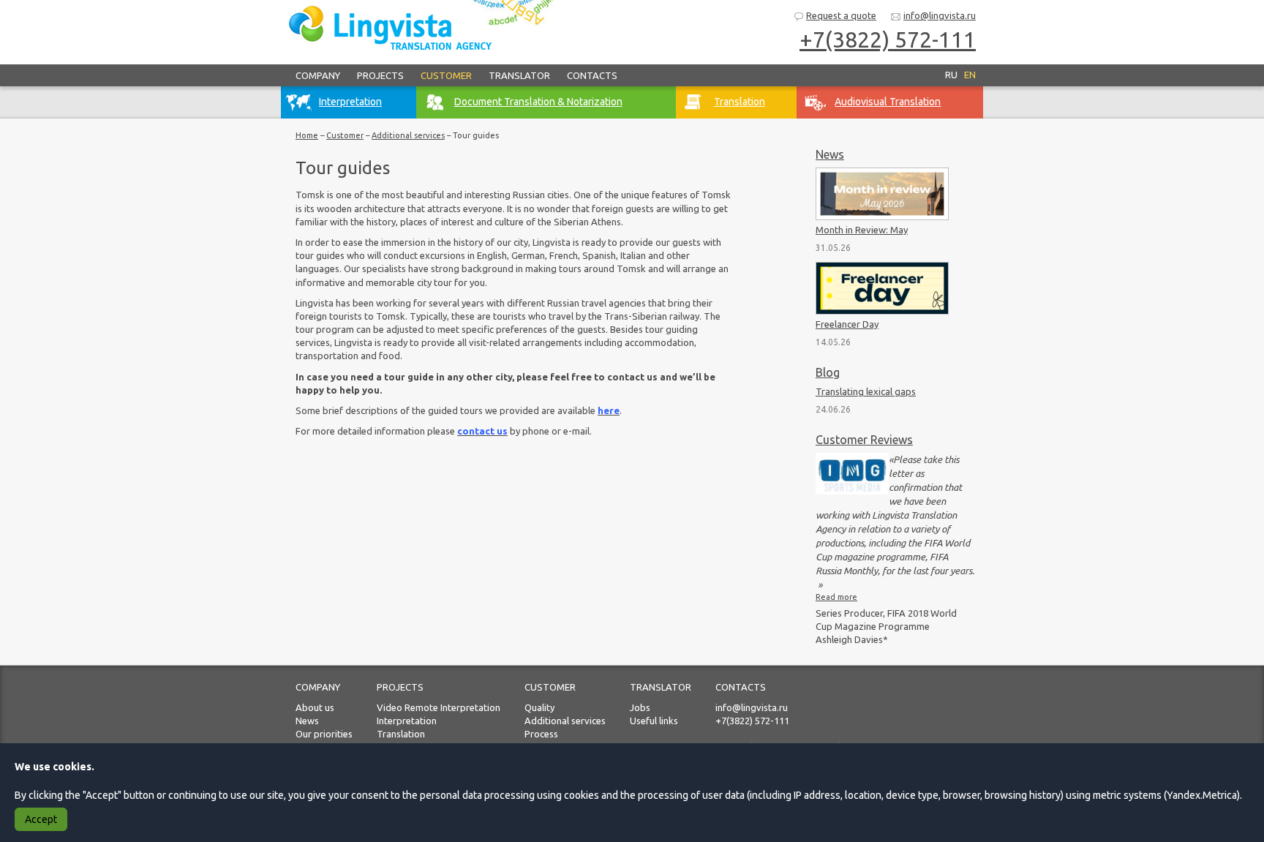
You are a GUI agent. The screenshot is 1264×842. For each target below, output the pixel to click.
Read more (836, 597)
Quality (539, 707)
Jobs (640, 707)
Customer (446, 75)
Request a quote (841, 15)
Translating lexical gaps (866, 391)
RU (951, 74)
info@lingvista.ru (939, 15)
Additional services (408, 135)
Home (307, 135)
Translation (401, 734)
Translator (519, 75)
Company (318, 75)
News (830, 154)
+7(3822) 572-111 (888, 39)
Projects (380, 75)
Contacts (592, 75)
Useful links (654, 720)
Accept (41, 819)
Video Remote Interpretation (438, 707)
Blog (828, 372)
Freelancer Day (847, 324)
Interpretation (407, 720)
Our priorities (324, 734)
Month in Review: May (862, 230)
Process (541, 734)
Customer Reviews (864, 439)
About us (315, 707)
